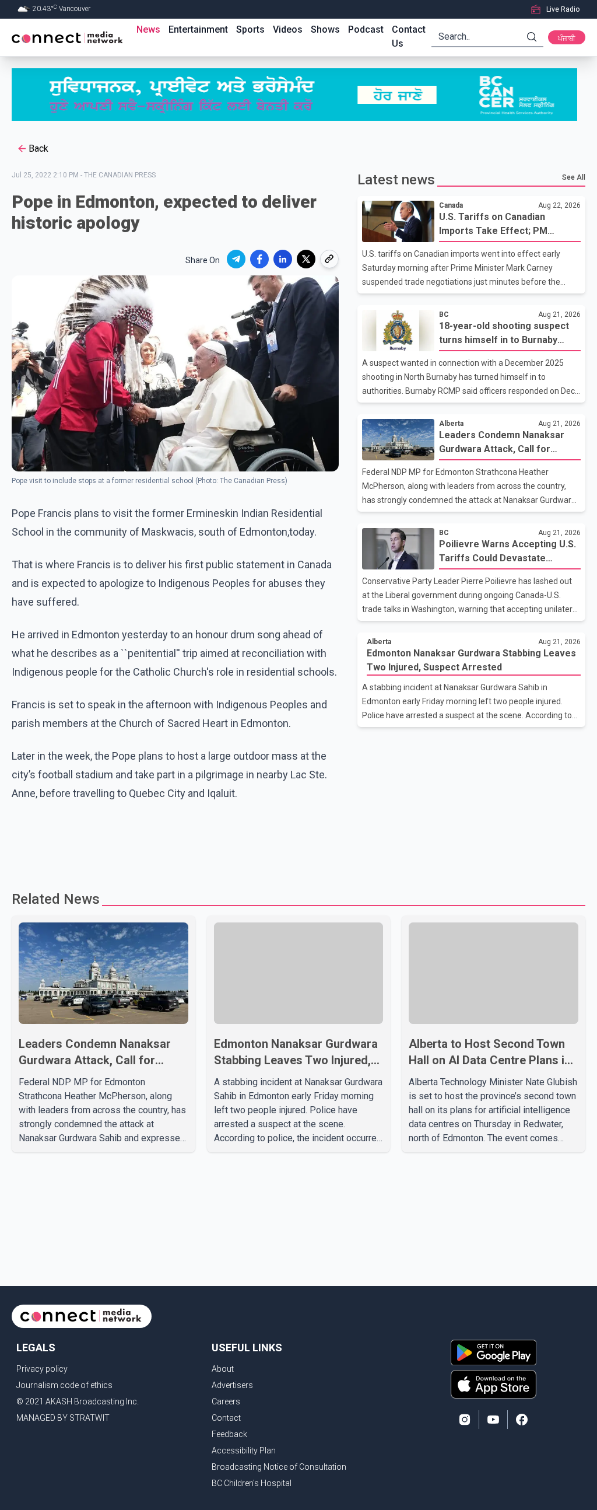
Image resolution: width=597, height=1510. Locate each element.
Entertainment (198, 29)
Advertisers (232, 1385)
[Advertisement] (298, 841)
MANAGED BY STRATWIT (63, 1417)
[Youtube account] (493, 1419)
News (148, 29)
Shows (325, 29)
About (223, 1368)
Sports (250, 29)
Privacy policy (42, 1368)
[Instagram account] (464, 1419)
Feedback (229, 1434)
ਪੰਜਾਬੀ (566, 38)
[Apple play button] (493, 1384)
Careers (226, 1401)
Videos (288, 29)
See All (573, 177)
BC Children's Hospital (252, 1483)
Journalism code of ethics (64, 1385)
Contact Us (409, 36)
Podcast (366, 29)
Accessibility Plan (244, 1450)
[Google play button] (493, 1352)
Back (38, 148)
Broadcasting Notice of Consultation (279, 1466)
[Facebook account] (521, 1419)
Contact (226, 1417)
